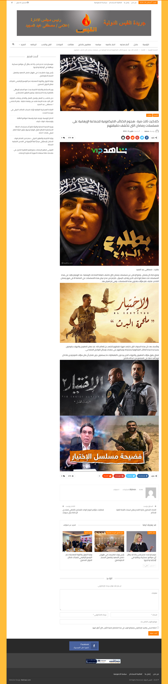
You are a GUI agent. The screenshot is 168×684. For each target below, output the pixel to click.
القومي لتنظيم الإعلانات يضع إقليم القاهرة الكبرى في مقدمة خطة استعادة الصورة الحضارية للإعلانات (33, 151)
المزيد (23, 44)
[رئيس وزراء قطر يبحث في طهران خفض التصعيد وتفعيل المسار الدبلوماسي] (109, 541)
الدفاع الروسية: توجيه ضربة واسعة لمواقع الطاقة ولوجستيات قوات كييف (35, 119)
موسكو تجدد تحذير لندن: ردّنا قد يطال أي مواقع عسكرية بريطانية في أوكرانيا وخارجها (32, 65)
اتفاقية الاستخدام (115, 2)
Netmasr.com (26, 679)
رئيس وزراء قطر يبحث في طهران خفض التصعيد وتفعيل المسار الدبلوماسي (33, 74)
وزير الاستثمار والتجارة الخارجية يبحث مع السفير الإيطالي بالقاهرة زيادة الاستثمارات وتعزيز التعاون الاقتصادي (33, 91)
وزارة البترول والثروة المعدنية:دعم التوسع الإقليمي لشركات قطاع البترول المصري (31, 82)
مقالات (71, 44)
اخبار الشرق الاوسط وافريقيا (115, 532)
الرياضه (33, 44)
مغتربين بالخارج (84, 44)
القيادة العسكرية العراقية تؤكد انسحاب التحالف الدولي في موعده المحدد (32, 111)
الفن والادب (46, 44)
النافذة (156, 115)
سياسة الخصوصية (100, 2)
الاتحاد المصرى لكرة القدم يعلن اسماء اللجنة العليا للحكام (136, 511)
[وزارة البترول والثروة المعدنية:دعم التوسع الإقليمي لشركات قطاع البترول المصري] (77, 541)
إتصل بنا (126, 2)
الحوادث (59, 44)
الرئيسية (146, 44)
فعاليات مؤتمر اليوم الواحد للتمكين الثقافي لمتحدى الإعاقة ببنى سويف (83, 511)
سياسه (98, 44)
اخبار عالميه (110, 44)
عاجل (136, 44)
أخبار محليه (124, 44)
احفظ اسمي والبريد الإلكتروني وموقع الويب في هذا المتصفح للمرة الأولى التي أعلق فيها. (124, 627)
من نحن (133, 2)
